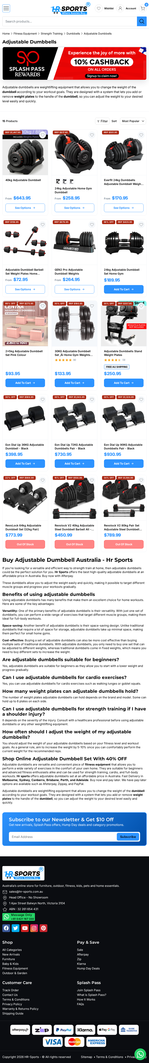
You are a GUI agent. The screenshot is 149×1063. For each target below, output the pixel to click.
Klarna (81, 964)
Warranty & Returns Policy (20, 1009)
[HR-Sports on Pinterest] (43, 928)
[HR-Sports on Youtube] (25, 928)
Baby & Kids (10, 964)
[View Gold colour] (71, 181)
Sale (80, 950)
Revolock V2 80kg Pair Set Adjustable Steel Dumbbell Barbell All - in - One (121, 529)
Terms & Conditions (15, 999)
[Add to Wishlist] (42, 135)
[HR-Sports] (70, 8)
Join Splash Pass (88, 990)
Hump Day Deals (88, 968)
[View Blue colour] (65, 181)
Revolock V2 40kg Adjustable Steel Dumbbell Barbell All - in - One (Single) (74, 529)
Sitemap (86, 1057)
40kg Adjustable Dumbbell (23, 180)
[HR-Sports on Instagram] (34, 928)
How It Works (86, 999)
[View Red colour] (58, 181)
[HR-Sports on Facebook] (6, 928)
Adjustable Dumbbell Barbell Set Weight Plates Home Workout (24, 273)
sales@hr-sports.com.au (26, 891)
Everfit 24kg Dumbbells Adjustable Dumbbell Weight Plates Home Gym (123, 183)
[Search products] (142, 21)
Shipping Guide (12, 1013)
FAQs (80, 1004)
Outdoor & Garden (14, 973)
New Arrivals (11, 954)
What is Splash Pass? (91, 995)
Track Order (10, 990)
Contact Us (10, 995)
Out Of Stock (25, 544)
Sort (114, 121)
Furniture (8, 959)
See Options (23, 207)
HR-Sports (31, 1057)
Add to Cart (121, 289)
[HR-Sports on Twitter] (15, 928)
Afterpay (83, 954)
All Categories (12, 950)
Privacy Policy (12, 1004)
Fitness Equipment (15, 968)
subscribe (128, 837)
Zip (79, 959)
